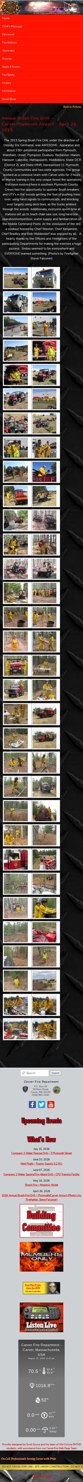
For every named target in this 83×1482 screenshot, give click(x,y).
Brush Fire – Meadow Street (41, 1185)
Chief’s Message (12, 26)
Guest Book (9, 99)
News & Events (11, 67)
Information (9, 91)
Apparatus (8, 50)
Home (5, 18)
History (6, 83)
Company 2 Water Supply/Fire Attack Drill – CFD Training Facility (41, 1174)
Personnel (8, 34)
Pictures (7, 59)
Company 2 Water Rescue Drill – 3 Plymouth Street (41, 1153)
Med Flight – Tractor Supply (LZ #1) (41, 1164)
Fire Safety (8, 75)
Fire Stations (9, 42)
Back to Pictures (72, 106)
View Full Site (41, 1477)
